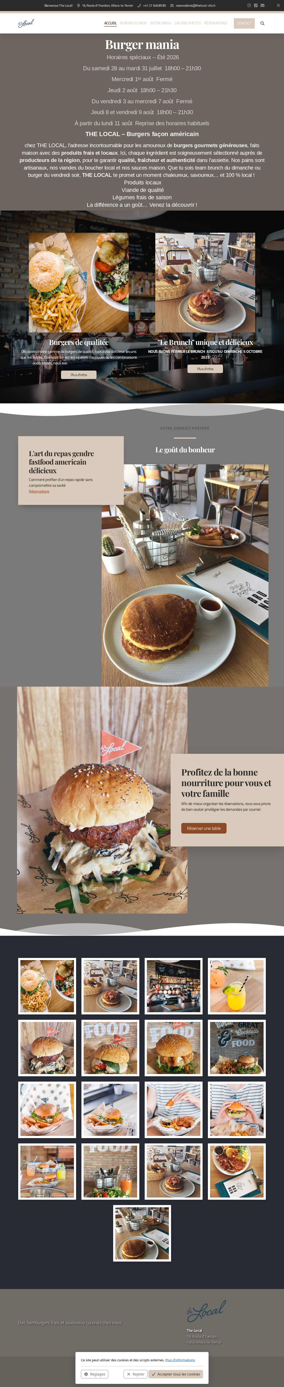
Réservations (39, 491)
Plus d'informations (180, 1360)
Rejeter (139, 1373)
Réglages (97, 1373)
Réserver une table (204, 828)
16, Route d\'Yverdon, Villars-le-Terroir (107, 5)
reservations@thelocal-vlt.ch (195, 5)
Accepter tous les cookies (179, 1373)
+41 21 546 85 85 (154, 5)
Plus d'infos (79, 374)
